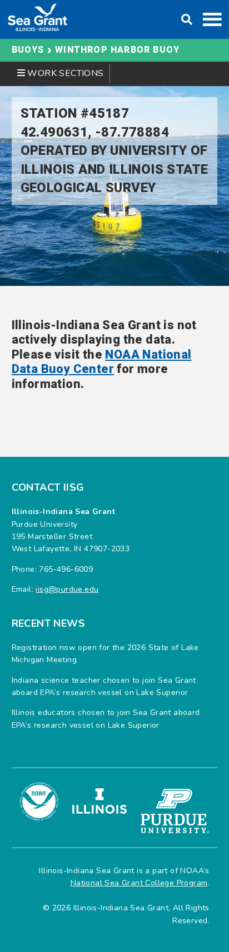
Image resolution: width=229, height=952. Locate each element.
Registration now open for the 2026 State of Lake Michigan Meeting (105, 653)
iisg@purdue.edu (67, 589)
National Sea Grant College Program (139, 883)
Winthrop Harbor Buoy (117, 50)
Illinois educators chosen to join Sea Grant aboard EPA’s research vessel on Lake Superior (106, 718)
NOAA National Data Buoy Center (102, 362)
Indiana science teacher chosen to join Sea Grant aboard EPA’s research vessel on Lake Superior (104, 686)
